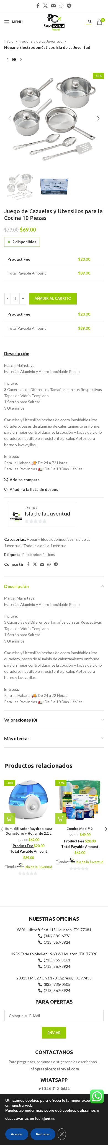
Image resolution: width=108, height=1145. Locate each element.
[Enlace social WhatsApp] (61, 5)
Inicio (9, 41)
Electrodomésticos (38, 554)
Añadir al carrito (53, 298)
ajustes (48, 1118)
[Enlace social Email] (54, 5)
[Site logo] (54, 21)
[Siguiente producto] (20, 59)
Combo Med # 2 (79, 829)
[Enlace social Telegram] (69, 5)
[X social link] (45, 5)
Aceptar (17, 1134)
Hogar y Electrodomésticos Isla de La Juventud (47, 47)
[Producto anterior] (7, 59)
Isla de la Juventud (47, 513)
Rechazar (43, 1134)
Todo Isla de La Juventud (41, 41)
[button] (9, 118)
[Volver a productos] (14, 59)
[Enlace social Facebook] (38, 5)
